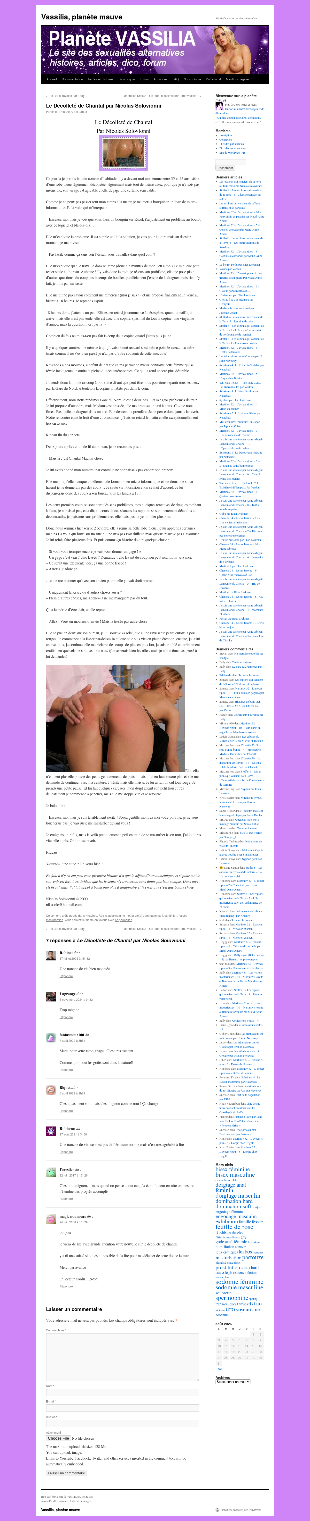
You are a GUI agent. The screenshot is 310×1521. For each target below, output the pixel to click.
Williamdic (225, 675)
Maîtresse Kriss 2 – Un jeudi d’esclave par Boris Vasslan (162, 95)
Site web (51, 1417)
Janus (83, 111)
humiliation (225, 1246)
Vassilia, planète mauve (82, 16)
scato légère (225, 1272)
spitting (253, 1299)
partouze (253, 1257)
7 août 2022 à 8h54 (72, 1040)
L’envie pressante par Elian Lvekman (240, 540)
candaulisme (223, 1180)
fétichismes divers (228, 1237)
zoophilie (222, 1314)
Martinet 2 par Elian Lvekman (236, 566)
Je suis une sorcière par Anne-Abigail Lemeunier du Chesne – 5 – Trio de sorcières (241, 583)
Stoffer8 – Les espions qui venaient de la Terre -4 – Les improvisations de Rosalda (241, 242)
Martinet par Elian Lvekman (235, 592)
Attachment (53, 1432)
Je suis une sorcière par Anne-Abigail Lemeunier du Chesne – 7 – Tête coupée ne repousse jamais (241, 531)
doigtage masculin (238, 1195)
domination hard (234, 1201)
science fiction (246, 1272)
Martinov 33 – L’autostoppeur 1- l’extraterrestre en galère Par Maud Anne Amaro (241, 277)
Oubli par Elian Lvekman (233, 513)
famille (245, 1221)
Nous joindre (192, 79)
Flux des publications (231, 144)
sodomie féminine (240, 1281)
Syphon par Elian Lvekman (235, 400)
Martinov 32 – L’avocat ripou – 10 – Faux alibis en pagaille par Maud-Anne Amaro (241, 216)
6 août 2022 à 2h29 (72, 1093)
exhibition (170, 915)
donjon (256, 1207)
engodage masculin (236, 1215)
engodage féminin (229, 1211)
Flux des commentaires (232, 148)
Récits (103, 915)
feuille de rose (234, 1226)
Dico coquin (126, 79)
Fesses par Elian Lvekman (234, 618)
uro (230, 1308)
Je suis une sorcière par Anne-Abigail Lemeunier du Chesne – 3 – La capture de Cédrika (241, 636)
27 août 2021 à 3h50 (73, 1134)
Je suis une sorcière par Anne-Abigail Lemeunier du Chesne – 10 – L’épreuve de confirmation (241, 443)
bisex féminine (233, 1169)
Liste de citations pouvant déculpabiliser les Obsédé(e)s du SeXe (240, 1107)
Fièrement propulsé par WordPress (240, 1510)
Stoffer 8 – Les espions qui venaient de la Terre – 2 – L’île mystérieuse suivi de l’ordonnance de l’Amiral (241, 330)
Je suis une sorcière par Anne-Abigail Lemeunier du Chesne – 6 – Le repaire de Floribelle (241, 557)
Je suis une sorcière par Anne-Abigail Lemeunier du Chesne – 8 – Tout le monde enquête (241, 504)
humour (240, 1246)
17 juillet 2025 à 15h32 (75, 958)
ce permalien (123, 920)
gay (243, 1237)
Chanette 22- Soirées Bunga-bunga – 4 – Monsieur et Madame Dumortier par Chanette (240, 749)
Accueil (51, 79)
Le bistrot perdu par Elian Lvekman (239, 264)
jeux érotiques (227, 1252)
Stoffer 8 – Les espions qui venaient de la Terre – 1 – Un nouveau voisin (241, 872)
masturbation (54, 920)
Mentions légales (238, 79)
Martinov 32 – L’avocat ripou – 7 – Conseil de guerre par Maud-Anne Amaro (239, 229)
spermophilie (232, 1297)
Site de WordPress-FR (232, 152)
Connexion (225, 139)
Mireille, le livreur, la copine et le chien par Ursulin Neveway (240, 802)
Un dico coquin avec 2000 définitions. (239, 117)
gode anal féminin (231, 1241)
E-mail (51, 1401)
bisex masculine (235, 1174)
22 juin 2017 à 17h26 (74, 1175)
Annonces (161, 79)
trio (258, 1303)
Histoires (91, 915)
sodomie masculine (239, 1287)
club (234, 1180)
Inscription (225, 135)
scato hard (250, 1267)
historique (254, 1242)
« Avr (219, 1368)
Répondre (66, 976)
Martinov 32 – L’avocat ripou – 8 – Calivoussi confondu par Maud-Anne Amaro (240, 255)
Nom (50, 1386)
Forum (144, 79)
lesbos (245, 1251)
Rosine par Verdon (230, 269)
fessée (183, 915)
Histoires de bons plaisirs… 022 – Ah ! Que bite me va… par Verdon (240, 705)
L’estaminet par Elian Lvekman (237, 295)
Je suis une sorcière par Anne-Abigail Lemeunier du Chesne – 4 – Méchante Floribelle (241, 609)
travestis (245, 1303)
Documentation (72, 79)
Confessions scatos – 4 (245, 1020)
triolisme (220, 1310)
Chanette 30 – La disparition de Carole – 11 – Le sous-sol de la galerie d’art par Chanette (240, 762)
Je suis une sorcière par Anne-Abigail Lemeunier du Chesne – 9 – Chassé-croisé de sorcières (241, 474)
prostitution (228, 1267)
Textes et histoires (101, 79)
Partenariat (213, 79)
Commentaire (56, 1330)
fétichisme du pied (229, 1232)
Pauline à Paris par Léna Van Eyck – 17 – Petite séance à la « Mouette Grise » (240, 1121)
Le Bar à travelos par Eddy (65, 95)
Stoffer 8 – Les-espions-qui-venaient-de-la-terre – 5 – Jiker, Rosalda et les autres (240, 194)
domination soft (153, 915)
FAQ (175, 79)
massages (258, 1252)
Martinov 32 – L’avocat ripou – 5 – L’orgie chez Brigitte (238, 1151)
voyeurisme (248, 1309)
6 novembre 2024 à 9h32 (76, 999)
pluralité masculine (228, 1262)
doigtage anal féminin (231, 1187)
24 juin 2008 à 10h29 (74, 1222)
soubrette (224, 1292)
